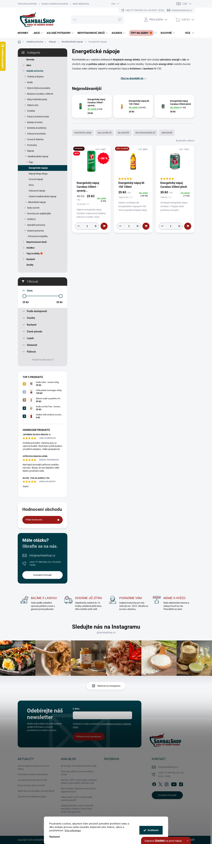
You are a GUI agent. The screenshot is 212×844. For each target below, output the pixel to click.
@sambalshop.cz (106, 632)
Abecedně (166, 132)
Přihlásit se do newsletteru (88, 736)
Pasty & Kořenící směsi (38, 116)
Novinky (30, 59)
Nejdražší (123, 132)
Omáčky (31, 111)
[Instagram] (166, 783)
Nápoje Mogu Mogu (38, 173)
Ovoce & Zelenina (35, 139)
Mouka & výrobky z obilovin (40, 94)
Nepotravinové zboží (36, 242)
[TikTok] (181, 783)
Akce (28, 65)
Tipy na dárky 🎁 (34, 253)
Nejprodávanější (145, 132)
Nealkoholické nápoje (38, 156)
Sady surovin (33, 208)
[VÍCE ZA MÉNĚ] (133, 163)
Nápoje (30, 151)
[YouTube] (173, 783)
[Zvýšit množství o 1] (95, 226)
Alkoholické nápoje (37, 202)
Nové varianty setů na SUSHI (31, 785)
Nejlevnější (105, 132)
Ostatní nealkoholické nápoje (42, 196)
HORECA (31, 219)
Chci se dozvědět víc (132, 78)
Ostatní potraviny (35, 230)
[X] (160, 783)
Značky (29, 265)
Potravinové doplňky (38, 236)
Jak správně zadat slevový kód (32, 780)
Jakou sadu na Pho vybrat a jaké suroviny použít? (76, 798)
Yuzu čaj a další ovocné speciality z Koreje (77, 773)
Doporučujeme (82, 132)
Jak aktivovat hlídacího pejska (32, 796)
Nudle (30, 82)
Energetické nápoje (38, 168)
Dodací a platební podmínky (55, 3)
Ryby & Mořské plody (37, 99)
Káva (31, 185)
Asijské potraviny (34, 71)
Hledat (120, 19)
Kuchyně (30, 259)
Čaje (31, 162)
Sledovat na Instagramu (108, 686)
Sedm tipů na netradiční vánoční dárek (36, 791)
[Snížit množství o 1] (78, 226)
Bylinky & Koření (35, 122)
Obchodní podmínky (27, 3)
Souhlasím (153, 830)
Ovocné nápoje (36, 179)
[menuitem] (24, 33)
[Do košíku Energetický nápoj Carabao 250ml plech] (187, 226)
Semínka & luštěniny (36, 128)
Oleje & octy (32, 105)
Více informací (73, 830)
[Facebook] (154, 783)
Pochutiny (32, 145)
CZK (185, 3)
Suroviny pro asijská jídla (39, 213)
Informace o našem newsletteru (33, 774)
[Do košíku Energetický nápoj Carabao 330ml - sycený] (104, 226)
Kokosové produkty (36, 133)
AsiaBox (30, 248)
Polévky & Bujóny (35, 76)
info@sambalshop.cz (42, 555)
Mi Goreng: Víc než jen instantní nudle (79, 766)
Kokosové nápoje (37, 190)
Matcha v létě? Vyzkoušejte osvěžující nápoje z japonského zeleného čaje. (79, 781)
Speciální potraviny (36, 225)
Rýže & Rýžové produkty (38, 88)
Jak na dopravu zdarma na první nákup (33, 767)
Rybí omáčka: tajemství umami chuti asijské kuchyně (78, 790)
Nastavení (54, 836)
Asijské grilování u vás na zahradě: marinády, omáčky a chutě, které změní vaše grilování (77, 808)
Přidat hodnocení (34, 519)
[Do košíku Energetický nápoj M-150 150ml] (145, 226)
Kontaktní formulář (42, 575)
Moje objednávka (81, 3)
